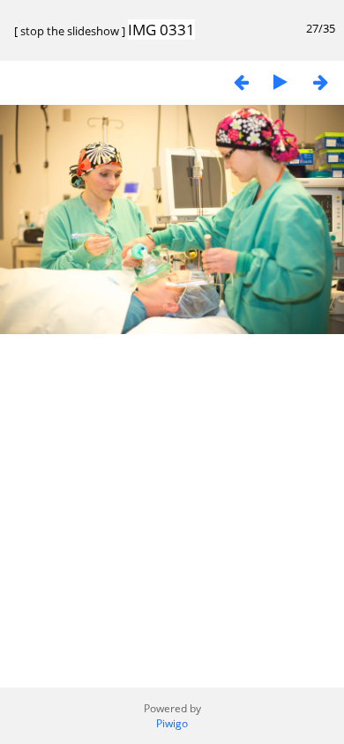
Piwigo (172, 723)
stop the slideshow (69, 31)
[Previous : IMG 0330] (240, 81)
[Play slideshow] (280, 81)
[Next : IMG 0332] (320, 81)
